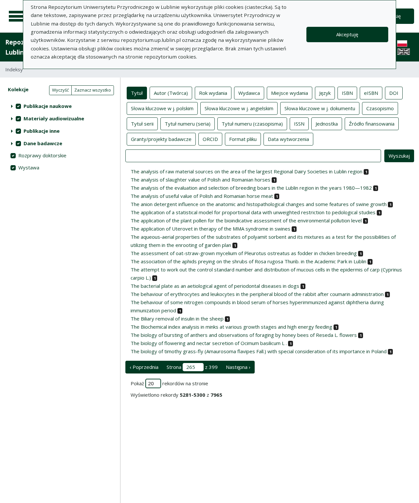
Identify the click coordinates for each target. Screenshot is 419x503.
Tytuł (137, 93)
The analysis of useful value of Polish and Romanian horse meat (202, 196)
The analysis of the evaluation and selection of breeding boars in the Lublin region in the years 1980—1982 (251, 187)
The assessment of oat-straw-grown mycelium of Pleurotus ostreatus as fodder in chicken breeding (244, 253)
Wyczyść (60, 90)
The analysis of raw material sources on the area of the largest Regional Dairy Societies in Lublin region (246, 171)
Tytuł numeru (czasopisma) (252, 123)
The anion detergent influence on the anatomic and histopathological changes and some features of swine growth (259, 204)
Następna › (238, 367)
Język (325, 93)
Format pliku (243, 139)
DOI (393, 93)
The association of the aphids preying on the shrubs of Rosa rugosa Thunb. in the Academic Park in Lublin (248, 261)
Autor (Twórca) (171, 93)
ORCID (210, 139)
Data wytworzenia (288, 139)
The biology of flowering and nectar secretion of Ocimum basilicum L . (209, 343)
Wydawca (249, 93)
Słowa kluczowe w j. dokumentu (319, 108)
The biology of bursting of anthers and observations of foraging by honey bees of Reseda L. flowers (244, 335)
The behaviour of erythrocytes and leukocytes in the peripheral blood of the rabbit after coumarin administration (257, 294)
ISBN (347, 93)
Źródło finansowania (371, 123)
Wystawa (28, 167)
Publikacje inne (42, 131)
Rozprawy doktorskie (42, 155)
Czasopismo (380, 108)
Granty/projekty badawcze (161, 139)
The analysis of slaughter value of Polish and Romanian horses (200, 179)
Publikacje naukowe (48, 106)
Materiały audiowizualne (54, 118)
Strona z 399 (192, 367)
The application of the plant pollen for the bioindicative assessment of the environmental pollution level (246, 220)
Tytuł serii (142, 123)
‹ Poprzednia (144, 367)
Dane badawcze (43, 143)
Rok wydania (213, 93)
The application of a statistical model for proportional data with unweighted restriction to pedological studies (253, 212)
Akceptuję (347, 34)
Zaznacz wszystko (92, 90)
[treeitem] (60, 106)
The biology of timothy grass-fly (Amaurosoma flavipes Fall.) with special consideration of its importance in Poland (259, 351)
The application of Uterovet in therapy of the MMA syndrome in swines (210, 228)
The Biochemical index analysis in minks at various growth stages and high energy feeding (231, 326)
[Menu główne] (17, 16)
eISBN (371, 93)
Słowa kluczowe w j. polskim (162, 108)
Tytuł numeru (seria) (187, 123)
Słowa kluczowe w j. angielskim (239, 108)
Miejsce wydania (289, 93)
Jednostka (327, 123)
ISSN (299, 123)
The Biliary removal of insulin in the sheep (177, 318)
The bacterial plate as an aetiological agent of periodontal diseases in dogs (215, 286)
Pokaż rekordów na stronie (169, 383)
